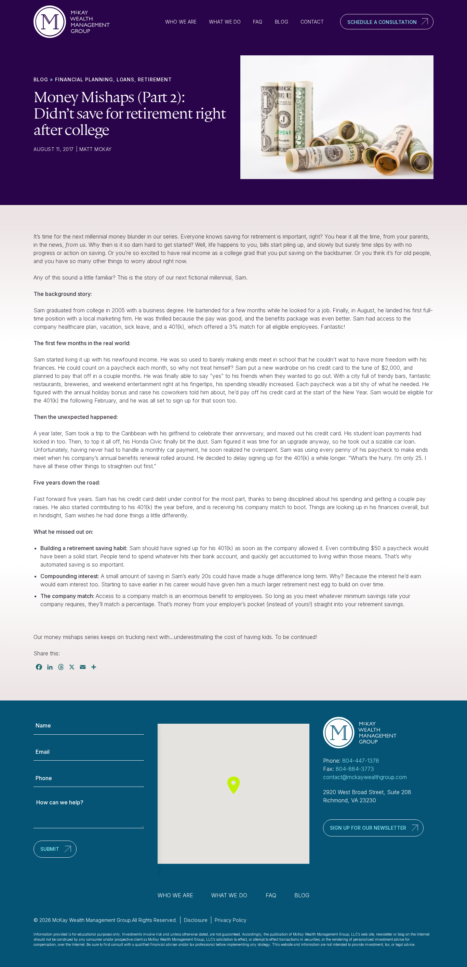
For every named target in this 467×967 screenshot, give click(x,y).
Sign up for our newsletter (368, 828)
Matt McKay (95, 149)
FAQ (257, 22)
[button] (233, 785)
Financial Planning (84, 79)
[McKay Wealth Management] (75, 21)
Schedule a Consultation (382, 22)
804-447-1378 (360, 760)
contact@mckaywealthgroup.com (365, 777)
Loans (125, 79)
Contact (312, 22)
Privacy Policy (230, 920)
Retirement (155, 79)
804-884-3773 (355, 768)
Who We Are (181, 22)
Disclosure (196, 920)
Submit (49, 849)
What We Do (225, 22)
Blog (281, 22)
